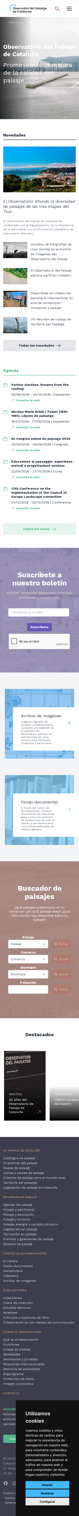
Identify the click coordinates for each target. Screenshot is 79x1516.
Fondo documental (18, 1266)
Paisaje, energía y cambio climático (30, 1224)
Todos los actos (36, 529)
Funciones (11, 1344)
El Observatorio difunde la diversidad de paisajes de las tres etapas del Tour (39, 206)
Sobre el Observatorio (22, 1332)
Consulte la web (28, 400)
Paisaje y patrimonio (19, 1210)
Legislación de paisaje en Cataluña (30, 1187)
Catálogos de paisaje (19, 1158)
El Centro (10, 1261)
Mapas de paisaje (16, 1168)
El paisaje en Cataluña (21, 1150)
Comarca (28, 952)
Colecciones (12, 1298)
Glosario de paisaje (17, 1244)
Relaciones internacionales (24, 1364)
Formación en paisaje (19, 1234)
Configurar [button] (47, 1501)
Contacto (11, 1393)
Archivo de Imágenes (19, 1281)
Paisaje (28, 937)
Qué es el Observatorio (20, 1339)
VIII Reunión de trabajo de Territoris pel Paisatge (51, 321)
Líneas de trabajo (16, 1349)
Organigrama (13, 1374)
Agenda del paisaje (17, 1205)
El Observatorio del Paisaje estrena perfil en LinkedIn (51, 273)
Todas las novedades (36, 345)
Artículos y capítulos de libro (26, 1317)
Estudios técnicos (17, 1308)
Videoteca (10, 1276)
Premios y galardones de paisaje (28, 1239)
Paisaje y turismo (16, 1219)
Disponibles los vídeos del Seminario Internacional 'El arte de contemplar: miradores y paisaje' (52, 300)
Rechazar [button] (47, 1493)
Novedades (11, 1354)
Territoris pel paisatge (20, 1183)
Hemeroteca (12, 1271)
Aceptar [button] (47, 1485)
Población (28, 983)
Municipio (28, 967)
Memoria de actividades (21, 1369)
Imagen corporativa (18, 1384)
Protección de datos (18, 1379)
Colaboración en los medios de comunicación (38, 1322)
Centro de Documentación (24, 1253)
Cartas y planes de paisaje (23, 1173)
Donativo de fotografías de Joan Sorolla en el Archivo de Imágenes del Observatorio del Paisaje (51, 251)
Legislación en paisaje (20, 1229)
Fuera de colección (18, 1303)
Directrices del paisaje (20, 1163)
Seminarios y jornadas (20, 1359)
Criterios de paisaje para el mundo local (34, 1178)
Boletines (10, 1313)
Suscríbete (39, 627)
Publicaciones (15, 1290)
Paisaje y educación (18, 1214)
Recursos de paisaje (20, 1197)
